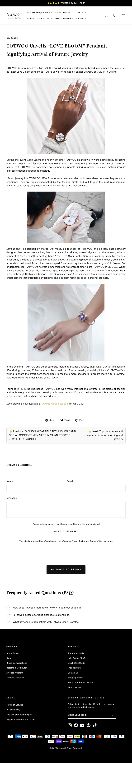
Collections (34, 18)
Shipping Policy (75, 677)
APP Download (75, 687)
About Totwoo (13, 653)
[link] (14, 15)
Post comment (66, 531)
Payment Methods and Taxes (20, 719)
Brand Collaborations (16, 663)
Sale (49, 18)
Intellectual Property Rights (19, 714)
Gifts (80, 12)
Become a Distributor (16, 668)
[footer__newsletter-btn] (114, 715)
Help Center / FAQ (76, 658)
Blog (8, 658)
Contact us (73, 673)
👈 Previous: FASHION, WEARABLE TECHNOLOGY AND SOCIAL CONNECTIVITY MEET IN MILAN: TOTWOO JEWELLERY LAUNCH (42, 435)
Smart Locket (63, 12)
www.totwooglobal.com (55, 403)
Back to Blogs (68, 569)
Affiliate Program (14, 673)
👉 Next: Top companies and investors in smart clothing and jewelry (104, 435)
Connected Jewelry (39, 12)
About (80, 18)
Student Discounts (15, 677)
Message (11, 497)
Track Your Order (76, 653)
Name (9, 481)
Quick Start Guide (76, 663)
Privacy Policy (78, 541)
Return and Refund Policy (80, 682)
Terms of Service (98, 541)
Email (70, 481)
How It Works (63, 18)
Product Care (74, 668)
